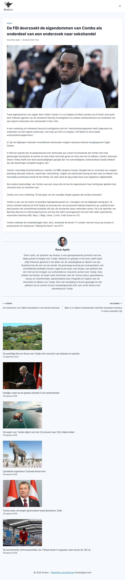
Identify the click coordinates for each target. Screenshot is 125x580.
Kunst (9, 23)
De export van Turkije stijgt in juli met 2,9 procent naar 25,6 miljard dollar (38, 432)
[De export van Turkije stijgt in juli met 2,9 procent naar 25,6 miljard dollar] (62, 414)
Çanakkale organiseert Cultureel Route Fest (24, 471)
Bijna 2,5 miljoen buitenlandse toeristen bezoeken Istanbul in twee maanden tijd (93, 307)
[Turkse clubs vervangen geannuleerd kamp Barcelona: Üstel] (62, 493)
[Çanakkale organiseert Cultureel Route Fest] (62, 454)
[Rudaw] (8, 6)
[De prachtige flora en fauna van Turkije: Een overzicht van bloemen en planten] (62, 336)
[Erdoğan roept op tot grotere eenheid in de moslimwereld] (62, 375)
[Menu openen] (120, 6)
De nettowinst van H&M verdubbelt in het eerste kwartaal (31, 306)
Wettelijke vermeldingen (62, 572)
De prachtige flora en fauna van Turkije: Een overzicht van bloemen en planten (41, 353)
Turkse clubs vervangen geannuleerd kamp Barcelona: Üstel (32, 510)
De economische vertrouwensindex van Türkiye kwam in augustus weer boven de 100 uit (46, 550)
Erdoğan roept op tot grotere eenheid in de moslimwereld (31, 393)
